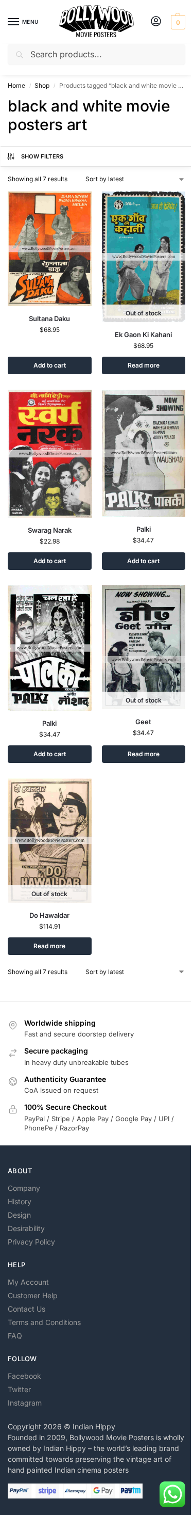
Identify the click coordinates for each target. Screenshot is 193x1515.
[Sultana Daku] (50, 249)
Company (24, 1188)
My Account (28, 1282)
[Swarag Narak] (50, 454)
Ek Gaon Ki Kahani (143, 334)
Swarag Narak (50, 530)
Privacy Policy (31, 1241)
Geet (143, 721)
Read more (144, 365)
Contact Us (26, 1308)
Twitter (19, 1389)
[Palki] (144, 453)
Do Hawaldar (49, 915)
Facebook (24, 1376)
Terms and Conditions (44, 1322)
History (19, 1201)
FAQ (15, 1335)
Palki (143, 529)
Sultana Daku (49, 318)
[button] (176, 22)
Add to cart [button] (49, 365)
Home (16, 85)
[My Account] (156, 22)
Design (19, 1214)
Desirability (26, 1228)
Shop (41, 85)
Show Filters (42, 156)
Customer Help (33, 1295)
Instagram (25, 1402)
